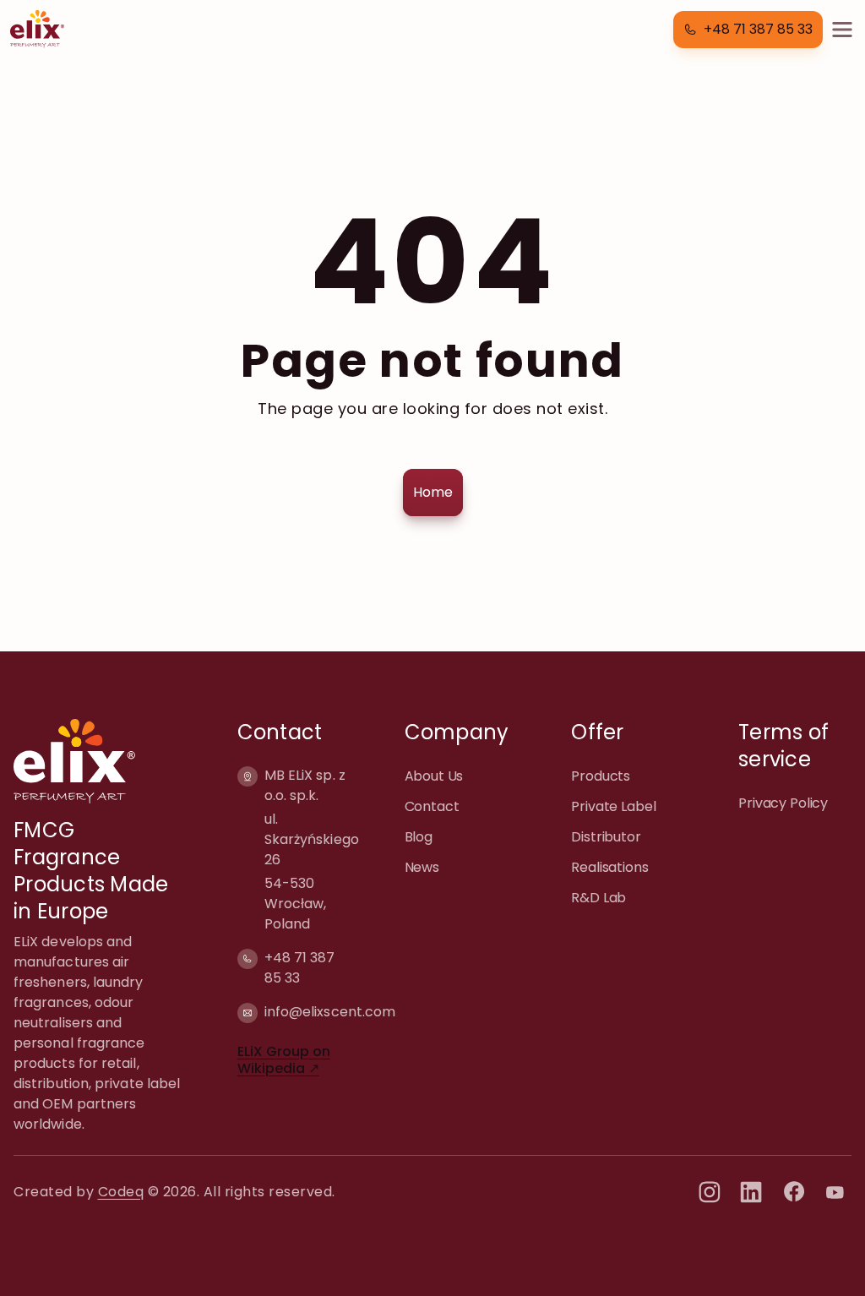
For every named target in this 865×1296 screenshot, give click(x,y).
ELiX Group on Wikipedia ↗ (283, 1060)
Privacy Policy (783, 803)
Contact (432, 806)
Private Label (613, 806)
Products (600, 776)
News (422, 867)
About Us (434, 776)
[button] (748, 29)
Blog (418, 837)
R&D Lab (598, 897)
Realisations (609, 867)
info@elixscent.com (329, 1011)
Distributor (605, 837)
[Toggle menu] (842, 29)
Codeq (121, 1191)
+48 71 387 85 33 (299, 968)
